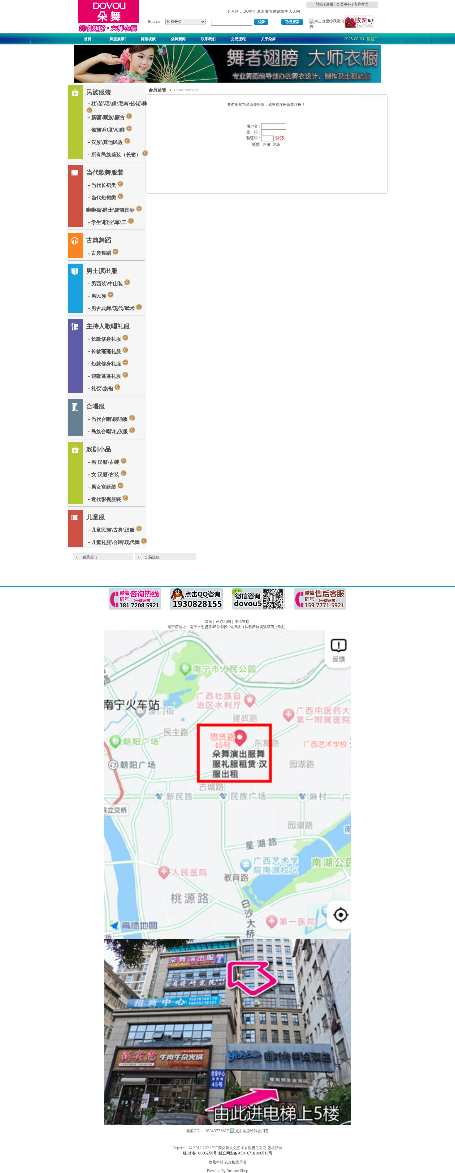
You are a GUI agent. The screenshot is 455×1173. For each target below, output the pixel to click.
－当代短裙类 (101, 198)
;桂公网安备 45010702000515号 (245, 1153)
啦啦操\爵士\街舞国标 (111, 210)
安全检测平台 (235, 1162)
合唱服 (95, 406)
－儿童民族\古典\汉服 (111, 530)
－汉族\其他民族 (105, 142)
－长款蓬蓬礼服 (104, 351)
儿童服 (95, 517)
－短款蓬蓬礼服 (104, 376)
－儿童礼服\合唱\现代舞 (113, 542)
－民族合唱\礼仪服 (107, 431)
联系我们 (89, 557)
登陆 (319, 4)
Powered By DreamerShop (227, 1171)
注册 (329, 4)
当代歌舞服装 (105, 172)
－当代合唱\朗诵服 (107, 419)
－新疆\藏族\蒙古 (106, 117)
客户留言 (361, 4)
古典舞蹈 (98, 240)
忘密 (276, 144)
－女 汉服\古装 (103, 474)
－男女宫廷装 (101, 487)
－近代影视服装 (104, 499)
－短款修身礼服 (104, 364)
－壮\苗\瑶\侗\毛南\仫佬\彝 (116, 103)
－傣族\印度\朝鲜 (106, 130)
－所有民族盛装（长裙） (114, 154)
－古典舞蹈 (99, 253)
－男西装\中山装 (105, 284)
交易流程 (152, 557)
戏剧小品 (98, 449)
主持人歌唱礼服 (108, 326)
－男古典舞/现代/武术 (111, 308)
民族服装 (98, 92)
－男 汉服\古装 (103, 462)
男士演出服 (101, 270)
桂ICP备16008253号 (200, 1153)
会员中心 (343, 4)
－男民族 (96, 296)
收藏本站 (216, 1162)
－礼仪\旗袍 (100, 388)
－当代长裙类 (101, 185)
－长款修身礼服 (104, 339)
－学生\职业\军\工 (107, 222)
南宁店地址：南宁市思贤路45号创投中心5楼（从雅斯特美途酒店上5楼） (227, 627)
